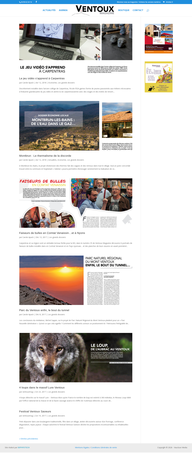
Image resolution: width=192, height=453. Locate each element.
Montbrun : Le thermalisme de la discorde (45, 155)
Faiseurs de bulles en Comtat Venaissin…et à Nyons (52, 232)
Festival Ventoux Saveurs (35, 411)
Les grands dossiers (66, 82)
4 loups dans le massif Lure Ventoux (42, 387)
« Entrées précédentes (28, 438)
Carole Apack (28, 82)
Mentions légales (82, 447)
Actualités (49, 10)
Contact (138, 10)
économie (52, 82)
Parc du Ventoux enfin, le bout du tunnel (44, 310)
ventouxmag (27, 392)
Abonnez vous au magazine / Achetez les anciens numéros (139, 2)
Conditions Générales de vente (104, 447)
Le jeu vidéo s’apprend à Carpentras (42, 78)
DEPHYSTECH (24, 447)
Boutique (123, 10)
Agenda (63, 10)
